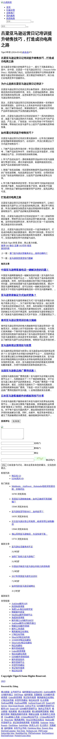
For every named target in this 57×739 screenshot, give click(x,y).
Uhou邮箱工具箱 (12, 717)
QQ (7, 245)
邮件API (5, 708)
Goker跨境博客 (18, 651)
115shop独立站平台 (29, 717)
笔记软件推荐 (18, 668)
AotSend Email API (36, 703)
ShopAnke (8, 720)
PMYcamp (42, 731)
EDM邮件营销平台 (45, 706)
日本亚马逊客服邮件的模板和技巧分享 (22, 395)
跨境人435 (34, 725)
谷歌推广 (10, 13)
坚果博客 (35, 722)
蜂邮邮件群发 (18, 612)
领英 (29, 245)
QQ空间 (23, 245)
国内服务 (10, 16)
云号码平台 (16, 692)
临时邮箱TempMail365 (32, 692)
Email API (14, 708)
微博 (3, 245)
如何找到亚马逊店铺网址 (23, 586)
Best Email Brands (16, 706)
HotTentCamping (8, 731)
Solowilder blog (7, 733)
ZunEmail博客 (20, 703)
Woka (51, 722)
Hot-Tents (21, 731)
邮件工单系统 (18, 629)
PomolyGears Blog (23, 735)
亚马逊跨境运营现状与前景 (16, 345)
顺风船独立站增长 (20, 631)
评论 (4, 465)
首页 (8, 7)
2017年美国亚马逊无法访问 (24, 576)
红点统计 (44, 725)
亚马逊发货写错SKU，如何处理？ (28, 511)
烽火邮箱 (5, 692)
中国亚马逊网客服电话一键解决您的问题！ (25, 269)
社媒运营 (10, 10)
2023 (3, 681)
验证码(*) (50, 460)
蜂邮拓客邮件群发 (19, 714)
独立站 (16, 476)
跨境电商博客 (18, 606)
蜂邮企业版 (34, 714)
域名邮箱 (12, 711)
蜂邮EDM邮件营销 (20, 626)
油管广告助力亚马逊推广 (23, 556)
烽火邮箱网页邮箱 (40, 711)
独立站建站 (17, 645)
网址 (36, 453)
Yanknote (44, 722)
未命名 (25, 52)
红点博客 (44, 700)
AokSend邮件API (19, 603)
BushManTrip (21, 733)
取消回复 (16, 421)
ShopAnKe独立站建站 (22, 643)
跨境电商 (10, 18)
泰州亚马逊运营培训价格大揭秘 (18, 320)
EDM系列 (18, 478)
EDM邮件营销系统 (20, 657)
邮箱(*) (37, 448)
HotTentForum (7, 735)
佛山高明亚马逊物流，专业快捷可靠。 (30, 534)
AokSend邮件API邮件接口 (24, 623)
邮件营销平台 (18, 662)
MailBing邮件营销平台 (22, 615)
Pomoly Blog (47, 728)
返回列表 (5, 248)
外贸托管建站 (18, 665)
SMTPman (18, 694)
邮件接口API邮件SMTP (22, 620)
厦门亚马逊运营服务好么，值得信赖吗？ (29, 253)
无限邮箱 (38, 694)
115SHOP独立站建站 (21, 640)
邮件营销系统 (18, 648)
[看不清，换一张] (40, 459)
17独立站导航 (18, 634)
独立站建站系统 (19, 654)
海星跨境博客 (18, 617)
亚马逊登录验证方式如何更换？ (18, 295)
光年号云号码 (20, 728)
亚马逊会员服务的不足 (22, 547)
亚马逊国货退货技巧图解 (21, 258)
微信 (12, 245)
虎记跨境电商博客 (21, 722)
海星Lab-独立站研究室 (22, 609)
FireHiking (13, 725)
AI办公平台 (30, 706)
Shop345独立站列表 (21, 637)
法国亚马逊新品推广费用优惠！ (18, 370)
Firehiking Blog (34, 728)
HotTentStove (48, 733)
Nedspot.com (31, 731)
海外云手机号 (44, 708)
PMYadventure (34, 733)
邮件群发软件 (18, 659)
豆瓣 (16, 245)
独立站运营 (17, 671)
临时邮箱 (28, 694)
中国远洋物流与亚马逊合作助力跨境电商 (31, 566)
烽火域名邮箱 (24, 711)
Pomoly (4, 725)
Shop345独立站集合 (35, 720)
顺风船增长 (19, 720)
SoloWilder (23, 725)
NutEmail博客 (7, 703)
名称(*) (37, 443)
